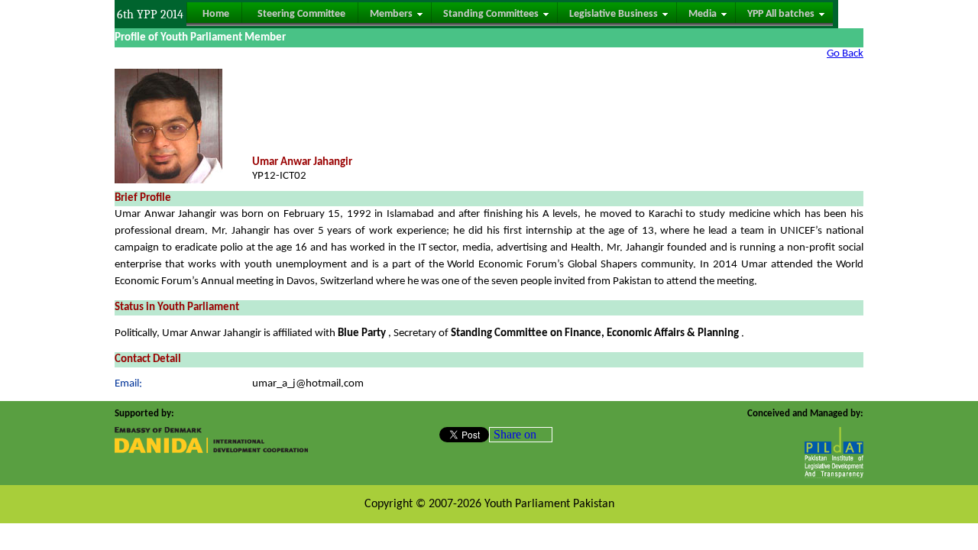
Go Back (845, 54)
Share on (515, 434)
